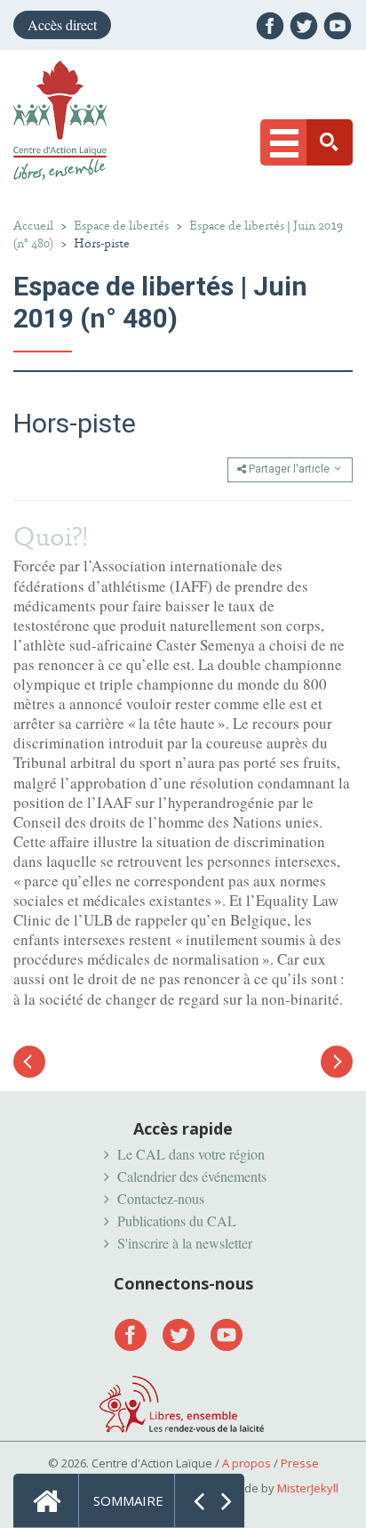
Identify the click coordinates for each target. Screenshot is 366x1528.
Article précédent (29, 1071)
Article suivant (337, 1062)
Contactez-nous (160, 1198)
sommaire (128, 1500)
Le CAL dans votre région (191, 1153)
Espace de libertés (121, 225)
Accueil (33, 225)
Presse (300, 1463)
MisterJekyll (307, 1488)
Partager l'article (289, 469)
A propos (246, 1463)
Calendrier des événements (192, 1176)
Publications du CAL (176, 1220)
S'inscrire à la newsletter (184, 1242)
